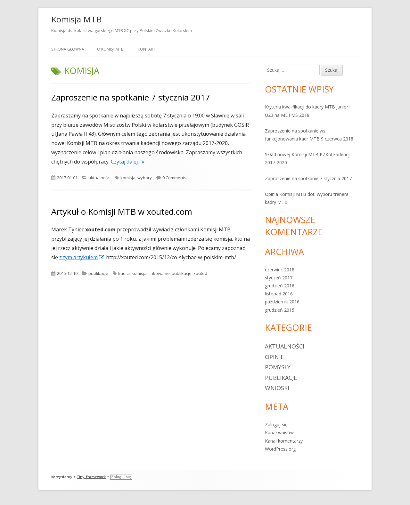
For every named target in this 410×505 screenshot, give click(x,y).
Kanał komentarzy (284, 441)
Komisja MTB (76, 19)
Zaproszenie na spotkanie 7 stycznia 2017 (130, 97)
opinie (274, 357)
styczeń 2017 (278, 278)
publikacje (98, 273)
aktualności (99, 177)
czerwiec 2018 (279, 270)
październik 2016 (282, 302)
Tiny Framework (91, 477)
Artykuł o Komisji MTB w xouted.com (121, 211)
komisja (127, 177)
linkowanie (159, 273)
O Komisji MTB (110, 49)
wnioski (277, 388)
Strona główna (67, 49)
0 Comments (174, 177)
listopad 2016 (279, 294)
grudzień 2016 (279, 286)
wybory (144, 177)
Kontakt (146, 49)
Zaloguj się (276, 424)
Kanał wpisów (279, 432)
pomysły (278, 367)
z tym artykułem (82, 257)
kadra (124, 273)
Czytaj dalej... (127, 161)
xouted (200, 273)
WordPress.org (280, 449)
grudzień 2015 (279, 310)
